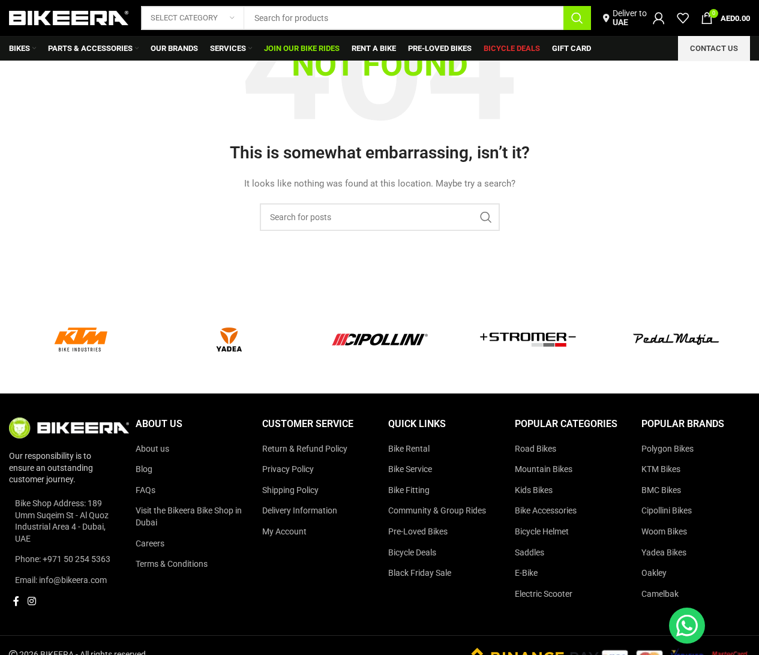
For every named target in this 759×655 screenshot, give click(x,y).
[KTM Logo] (83, 339)
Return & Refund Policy (304, 448)
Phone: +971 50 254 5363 (62, 559)
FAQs (145, 490)
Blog (144, 469)
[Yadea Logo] (232, 339)
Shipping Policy (290, 490)
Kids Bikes (534, 490)
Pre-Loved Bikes (418, 531)
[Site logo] (69, 17)
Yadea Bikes (663, 552)
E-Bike (526, 573)
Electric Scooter (543, 594)
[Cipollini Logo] (380, 339)
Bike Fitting (409, 490)
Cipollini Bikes (666, 510)
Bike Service (410, 469)
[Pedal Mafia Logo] (676, 339)
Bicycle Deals (412, 552)
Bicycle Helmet (542, 531)
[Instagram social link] (31, 602)
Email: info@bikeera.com (61, 580)
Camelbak (660, 594)
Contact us (714, 48)
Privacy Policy (288, 469)
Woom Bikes (664, 531)
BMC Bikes (661, 490)
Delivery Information (299, 510)
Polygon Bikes (667, 448)
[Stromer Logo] (528, 339)
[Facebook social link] (16, 602)
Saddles (529, 552)
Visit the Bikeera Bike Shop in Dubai (189, 516)
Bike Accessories (546, 510)
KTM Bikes (660, 469)
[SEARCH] (577, 18)
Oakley (654, 573)
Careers (150, 543)
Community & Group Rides (437, 510)
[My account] (659, 18)
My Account (284, 531)
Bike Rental (409, 448)
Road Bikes (535, 448)
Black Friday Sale (419, 573)
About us (152, 448)
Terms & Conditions (172, 564)
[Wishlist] (683, 18)
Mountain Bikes (543, 469)
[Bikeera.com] (69, 427)
